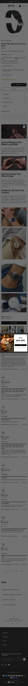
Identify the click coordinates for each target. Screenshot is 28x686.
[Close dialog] (26, 335)
